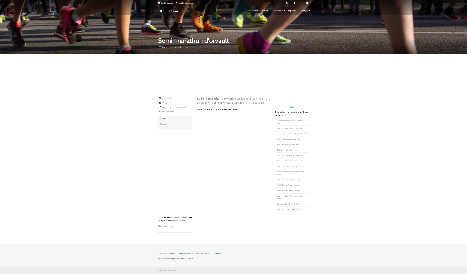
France (171, 107)
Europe (165, 107)
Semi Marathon (168, 112)
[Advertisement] (233, 76)
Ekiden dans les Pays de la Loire (288, 190)
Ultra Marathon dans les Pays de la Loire (290, 121)
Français (304, 10)
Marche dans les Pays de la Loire (289, 209)
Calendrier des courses (258, 10)
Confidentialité (215, 253)
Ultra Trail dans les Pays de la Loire (290, 155)
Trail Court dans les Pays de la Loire (290, 166)
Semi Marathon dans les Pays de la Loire (292, 134)
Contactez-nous (167, 3)
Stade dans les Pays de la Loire (288, 204)
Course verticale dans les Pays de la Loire (290, 197)
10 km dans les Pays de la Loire (288, 139)
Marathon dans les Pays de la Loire (290, 128)
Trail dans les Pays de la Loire (288, 150)
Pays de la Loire (180, 107)
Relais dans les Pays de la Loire (288, 185)
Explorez (292, 10)
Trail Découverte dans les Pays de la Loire (290, 173)
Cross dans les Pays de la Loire (288, 180)
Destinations (277, 10)
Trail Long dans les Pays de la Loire (290, 161)
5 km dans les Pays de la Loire (288, 145)
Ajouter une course (185, 3)
